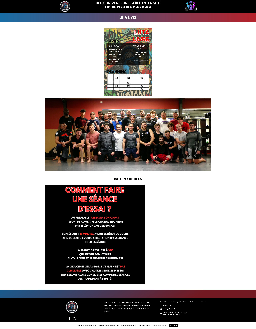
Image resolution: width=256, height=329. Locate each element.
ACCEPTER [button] (173, 325)
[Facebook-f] (69, 318)
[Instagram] (74, 318)
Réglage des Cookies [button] (159, 325)
